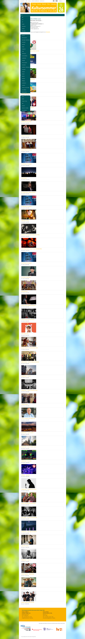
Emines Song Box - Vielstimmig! (27, 574)
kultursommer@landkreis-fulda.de (49, 618)
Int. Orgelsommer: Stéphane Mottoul (28, 192)
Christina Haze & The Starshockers (27, 319)
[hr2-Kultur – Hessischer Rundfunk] (59, 627)
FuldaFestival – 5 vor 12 (25, 376)
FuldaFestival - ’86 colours (26, 460)
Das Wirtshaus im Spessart (26, 164)
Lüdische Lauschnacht (25, 135)
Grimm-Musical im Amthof (26, 149)
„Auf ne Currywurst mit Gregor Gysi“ (28, 418)
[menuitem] (21, 15)
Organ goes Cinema (25, 220)
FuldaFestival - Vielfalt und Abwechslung (29, 390)
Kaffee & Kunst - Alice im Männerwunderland (30, 361)
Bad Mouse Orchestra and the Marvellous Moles (30, 234)
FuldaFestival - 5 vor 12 (25, 559)
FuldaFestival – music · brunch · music (28, 446)
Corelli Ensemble (24, 404)
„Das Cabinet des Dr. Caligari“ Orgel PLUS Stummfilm (31, 248)
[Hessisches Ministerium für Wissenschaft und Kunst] (48, 627)
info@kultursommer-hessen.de (27, 618)
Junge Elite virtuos (24, 545)
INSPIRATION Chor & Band (26, 121)
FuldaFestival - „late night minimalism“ (29, 531)
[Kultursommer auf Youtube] (57, 1)
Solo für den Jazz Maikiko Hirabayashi (28, 305)
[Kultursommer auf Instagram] (55, 1)
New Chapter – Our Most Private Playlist (29, 517)
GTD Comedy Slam (24, 333)
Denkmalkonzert (24, 291)
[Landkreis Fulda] (25, 629)
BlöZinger (23, 588)
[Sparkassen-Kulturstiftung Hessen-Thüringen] (37, 627)
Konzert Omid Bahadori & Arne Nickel (28, 503)
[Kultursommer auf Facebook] (53, 1)
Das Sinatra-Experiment (26, 277)
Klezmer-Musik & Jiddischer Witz (27, 602)
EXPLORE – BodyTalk (25, 475)
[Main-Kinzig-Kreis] (25, 625)
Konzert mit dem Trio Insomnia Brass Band (29, 347)
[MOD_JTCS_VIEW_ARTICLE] (42, 130)
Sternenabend (24, 178)
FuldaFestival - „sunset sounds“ (27, 432)
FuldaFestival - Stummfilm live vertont (28, 489)
